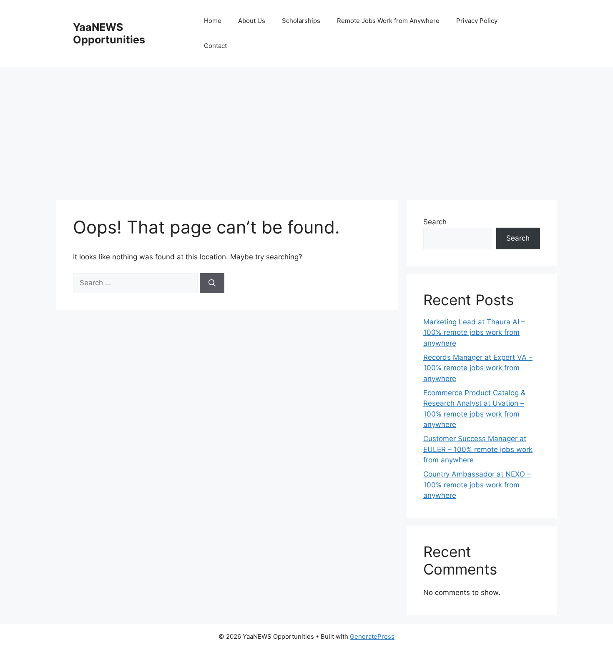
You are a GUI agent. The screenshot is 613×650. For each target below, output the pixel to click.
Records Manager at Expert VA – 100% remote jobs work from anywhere (478, 368)
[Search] (212, 283)
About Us (251, 21)
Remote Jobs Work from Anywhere (388, 21)
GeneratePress (372, 636)
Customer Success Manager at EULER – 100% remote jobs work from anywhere (478, 449)
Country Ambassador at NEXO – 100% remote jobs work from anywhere (477, 484)
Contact (215, 46)
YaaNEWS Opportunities (109, 33)
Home (212, 21)
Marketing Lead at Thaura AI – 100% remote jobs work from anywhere (474, 332)
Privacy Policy (476, 21)
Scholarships (301, 21)
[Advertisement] (306, 129)
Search (435, 222)
